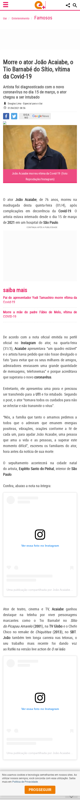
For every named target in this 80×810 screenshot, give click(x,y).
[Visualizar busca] (75, 5)
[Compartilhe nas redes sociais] (68, 5)
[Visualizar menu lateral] (5, 4)
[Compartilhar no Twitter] (14, 116)
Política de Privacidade (25, 781)
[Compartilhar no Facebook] (6, 116)
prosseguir (40, 790)
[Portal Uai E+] (40, 5)
